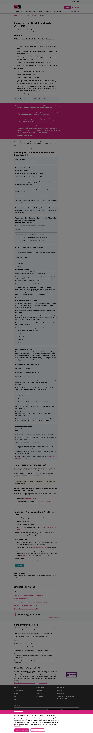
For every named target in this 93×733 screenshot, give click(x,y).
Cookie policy (17, 726)
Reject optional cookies (38, 730)
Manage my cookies (51, 730)
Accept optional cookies (21, 730)
